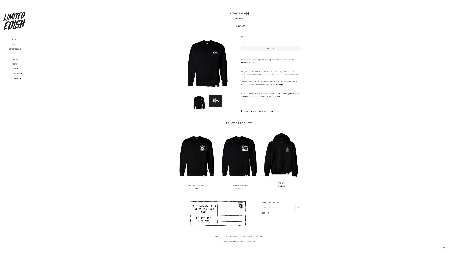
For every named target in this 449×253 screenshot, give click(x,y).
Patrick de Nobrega (248, 62)
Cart (15, 39)
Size (242, 36)
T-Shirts (14, 59)
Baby (14, 69)
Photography (14, 74)
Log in (14, 44)
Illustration (15, 78)
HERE (281, 84)
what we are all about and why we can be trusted (261, 96)
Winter (14, 64)
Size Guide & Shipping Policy (283, 93)
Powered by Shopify (249, 241)
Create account (14, 49)
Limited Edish (239, 18)
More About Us (235, 236)
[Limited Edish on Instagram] (268, 213)
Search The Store (221, 236)
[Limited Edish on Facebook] (263, 213)
